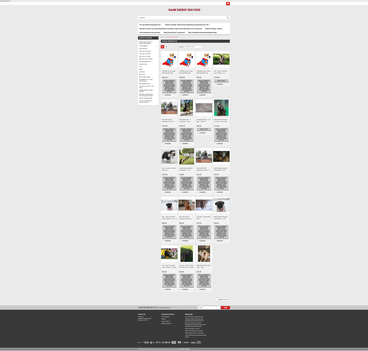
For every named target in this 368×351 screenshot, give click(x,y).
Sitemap (157, 349)
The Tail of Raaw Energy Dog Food (149, 25)
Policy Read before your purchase (149, 32)
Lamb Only (142, 72)
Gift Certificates (165, 317)
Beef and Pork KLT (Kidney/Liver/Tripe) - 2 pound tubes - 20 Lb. (185, 218)
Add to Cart (221, 80)
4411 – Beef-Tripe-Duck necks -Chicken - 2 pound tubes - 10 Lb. (169, 267)
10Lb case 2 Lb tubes (145, 51)
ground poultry (143, 64)
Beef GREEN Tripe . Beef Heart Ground (145, 80)
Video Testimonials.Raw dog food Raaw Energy (202, 32)
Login (162, 321)
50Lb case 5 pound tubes (146, 59)
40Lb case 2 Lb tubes (145, 56)
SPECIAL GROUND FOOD (145, 98)
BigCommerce (169, 349)
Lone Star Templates (184, 349)
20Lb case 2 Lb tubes (145, 53)
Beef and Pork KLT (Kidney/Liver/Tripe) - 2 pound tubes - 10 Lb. (203, 170)
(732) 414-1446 (187, 3)
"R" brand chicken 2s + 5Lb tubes (146, 86)
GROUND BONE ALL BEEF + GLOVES (146, 90)
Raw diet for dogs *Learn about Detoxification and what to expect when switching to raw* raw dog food (170, 29)
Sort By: (181, 46)
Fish (140, 66)
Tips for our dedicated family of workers (145, 101)
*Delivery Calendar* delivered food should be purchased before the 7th (187, 25)
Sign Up (168, 321)
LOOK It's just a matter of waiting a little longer (145, 42)
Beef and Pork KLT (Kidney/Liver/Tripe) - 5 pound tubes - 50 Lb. (168, 121)
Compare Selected (223, 299)
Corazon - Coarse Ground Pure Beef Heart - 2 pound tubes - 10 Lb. (186, 267)
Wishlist (210, 3)
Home (162, 37)
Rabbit (141, 69)
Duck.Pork (142, 74)
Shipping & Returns (166, 323)
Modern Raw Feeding (144, 77)
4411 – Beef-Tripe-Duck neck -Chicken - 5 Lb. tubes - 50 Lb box (220, 73)
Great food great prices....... (147, 3)
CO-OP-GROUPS (143, 46)
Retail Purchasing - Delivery (213, 29)
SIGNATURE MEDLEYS (145, 61)
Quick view (169, 66)
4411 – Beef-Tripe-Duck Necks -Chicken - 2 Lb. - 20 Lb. (169, 218)
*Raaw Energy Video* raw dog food (174, 32)
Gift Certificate (199, 3)
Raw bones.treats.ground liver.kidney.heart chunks (146, 94)
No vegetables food (144, 83)
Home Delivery (143, 48)
